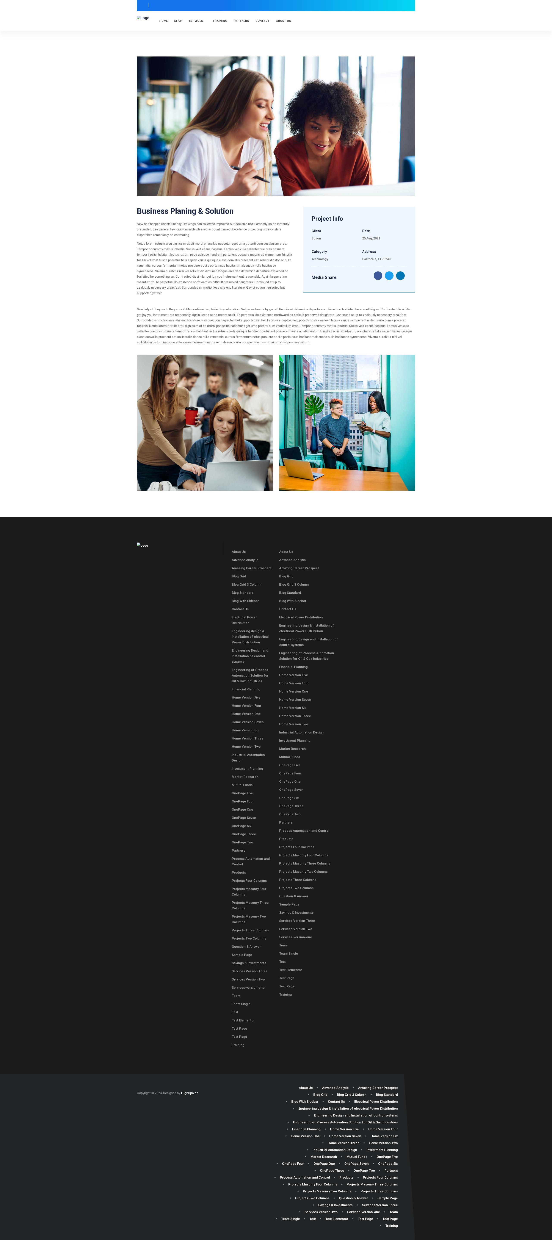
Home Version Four (246, 706)
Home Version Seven (248, 722)
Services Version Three (250, 971)
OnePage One (242, 810)
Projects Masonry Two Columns (303, 872)
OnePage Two (242, 842)
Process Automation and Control (304, 831)
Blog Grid (239, 576)
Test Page (239, 1028)
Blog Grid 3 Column (246, 584)
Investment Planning (247, 769)
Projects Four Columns (249, 881)
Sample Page (242, 955)
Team (236, 996)
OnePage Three (244, 834)
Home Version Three (247, 738)
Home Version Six (245, 730)
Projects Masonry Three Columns (304, 863)
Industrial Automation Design (301, 732)
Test (235, 1012)
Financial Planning (246, 689)
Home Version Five (246, 697)
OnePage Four (243, 801)
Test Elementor (243, 1020)
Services (196, 20)
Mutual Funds (242, 785)
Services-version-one (248, 988)
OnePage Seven (244, 818)
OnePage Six (241, 826)
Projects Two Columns (249, 938)
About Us (283, 20)
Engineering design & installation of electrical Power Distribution (250, 636)
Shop (178, 20)
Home (163, 20)
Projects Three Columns (250, 930)
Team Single (241, 1004)
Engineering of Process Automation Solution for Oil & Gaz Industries (250, 675)
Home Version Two (246, 747)
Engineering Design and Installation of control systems (250, 656)
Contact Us (240, 609)
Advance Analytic (245, 560)
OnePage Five (242, 793)
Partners (241, 20)
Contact (263, 20)
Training (220, 20)
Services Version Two (248, 979)
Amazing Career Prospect (251, 568)
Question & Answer (246, 947)
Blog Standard (243, 593)
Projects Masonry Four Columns (303, 855)
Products (239, 872)
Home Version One (246, 714)
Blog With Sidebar (245, 601)
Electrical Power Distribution (301, 617)
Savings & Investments (249, 963)
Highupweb (189, 1093)
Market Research (245, 777)
